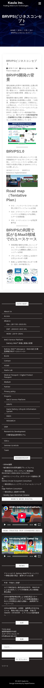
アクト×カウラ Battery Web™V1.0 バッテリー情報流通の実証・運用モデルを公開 (21, 574)
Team (6, 450)
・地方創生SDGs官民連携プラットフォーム (18, 467)
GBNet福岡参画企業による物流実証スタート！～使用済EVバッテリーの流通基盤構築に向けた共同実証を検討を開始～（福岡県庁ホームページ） (21, 600)
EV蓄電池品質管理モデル (16, 435)
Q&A (6, 427)
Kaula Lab (16, 71)
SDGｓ (7, 441)
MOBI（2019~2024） (15, 334)
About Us (8, 311)
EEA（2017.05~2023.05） (16, 324)
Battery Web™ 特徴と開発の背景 (19, 343)
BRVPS (9, 404)
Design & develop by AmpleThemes (22, 683)
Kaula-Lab (8, 370)
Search (22, 654)
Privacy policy (9, 391)
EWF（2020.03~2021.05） (17, 329)
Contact (7, 361)
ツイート (5, 666)
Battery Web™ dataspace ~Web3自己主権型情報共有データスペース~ (21, 350)
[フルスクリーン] (39, 525)
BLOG (6, 356)
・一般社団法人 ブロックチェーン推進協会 (17, 471)
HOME (6, 365)
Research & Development (14, 431)
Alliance (7, 321)
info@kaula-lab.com (9, 636)
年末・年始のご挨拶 (12, 583)
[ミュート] (35, 525)
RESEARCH (10, 421)
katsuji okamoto (27, 68)
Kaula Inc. (16, 3)
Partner (7, 387)
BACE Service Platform (13, 340)
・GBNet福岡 (7, 464)
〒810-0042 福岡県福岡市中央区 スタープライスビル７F (10, 631)
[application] (22, 515)
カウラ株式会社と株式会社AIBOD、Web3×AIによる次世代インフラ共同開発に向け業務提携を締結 (22, 589)
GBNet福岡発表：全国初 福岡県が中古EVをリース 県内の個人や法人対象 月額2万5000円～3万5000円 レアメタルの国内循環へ (21, 611)
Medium (7, 382)
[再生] (5, 525)
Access (7, 316)
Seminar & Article (11, 445)
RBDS (8, 416)
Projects (7, 396)
